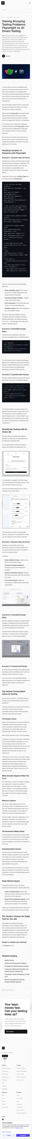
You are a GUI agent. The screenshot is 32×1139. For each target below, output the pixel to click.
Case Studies (5, 1107)
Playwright (14, 113)
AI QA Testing (5, 1071)
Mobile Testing (9, 960)
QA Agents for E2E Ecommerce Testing (17, 966)
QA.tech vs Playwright (22, 1071)
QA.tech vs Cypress (21, 1068)
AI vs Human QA (20, 1080)
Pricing (3, 1104)
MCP (3, 1083)
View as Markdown (9, 990)
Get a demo (10, 1031)
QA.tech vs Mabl (20, 1074)
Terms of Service (20, 1110)
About (18, 1095)
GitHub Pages (22, 176)
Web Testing (5, 1074)
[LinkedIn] (3, 1119)
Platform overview (6, 1068)
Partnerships (19, 1098)
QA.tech (6, 945)
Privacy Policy (20, 1107)
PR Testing (4, 1080)
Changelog (4, 1089)
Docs (3, 1095)
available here (17, 179)
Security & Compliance (22, 1113)
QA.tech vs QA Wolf (21, 1077)
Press (18, 1101)
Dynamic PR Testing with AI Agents (15, 963)
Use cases (4, 1086)
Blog (4, 9)
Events (3, 1101)
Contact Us (19, 1104)
